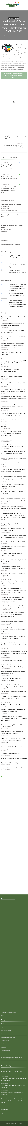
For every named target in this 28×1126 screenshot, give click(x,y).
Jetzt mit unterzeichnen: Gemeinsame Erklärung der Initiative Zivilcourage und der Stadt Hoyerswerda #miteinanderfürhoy (13, 590)
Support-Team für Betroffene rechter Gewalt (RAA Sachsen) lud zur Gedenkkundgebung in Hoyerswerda (13, 500)
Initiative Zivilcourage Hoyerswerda (8, 1037)
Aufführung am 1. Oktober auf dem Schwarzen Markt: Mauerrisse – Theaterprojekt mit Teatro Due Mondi (14, 653)
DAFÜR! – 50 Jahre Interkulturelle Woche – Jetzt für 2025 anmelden (17, 272)
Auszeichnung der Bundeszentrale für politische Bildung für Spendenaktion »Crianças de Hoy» (11, 433)
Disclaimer (3, 1054)
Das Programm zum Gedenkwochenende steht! (14, 691)
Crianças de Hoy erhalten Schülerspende (12, 524)
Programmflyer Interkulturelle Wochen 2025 (10, 244)
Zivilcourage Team (9, 35)
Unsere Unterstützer (5, 1040)
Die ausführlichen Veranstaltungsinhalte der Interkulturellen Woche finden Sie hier (13, 75)
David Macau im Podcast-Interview (10, 420)
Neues (2, 1097)
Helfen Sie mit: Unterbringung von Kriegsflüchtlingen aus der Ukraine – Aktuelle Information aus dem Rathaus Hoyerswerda (13, 582)
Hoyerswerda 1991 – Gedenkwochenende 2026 (10, 1027)
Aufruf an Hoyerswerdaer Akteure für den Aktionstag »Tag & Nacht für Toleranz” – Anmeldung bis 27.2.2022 (12, 599)
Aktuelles (3, 1023)
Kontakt (2, 1043)
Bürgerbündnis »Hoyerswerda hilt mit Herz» (13, 767)
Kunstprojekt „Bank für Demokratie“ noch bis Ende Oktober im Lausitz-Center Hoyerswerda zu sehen (13, 645)
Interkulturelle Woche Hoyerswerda (10, 753)
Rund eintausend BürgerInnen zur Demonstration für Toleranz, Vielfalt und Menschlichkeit (12, 406)
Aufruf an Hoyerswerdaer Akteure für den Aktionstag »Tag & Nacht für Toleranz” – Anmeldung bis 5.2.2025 (12, 345)
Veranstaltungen (14, 18)
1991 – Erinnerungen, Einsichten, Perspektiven (14, 758)
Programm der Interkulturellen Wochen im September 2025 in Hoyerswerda (17, 265)
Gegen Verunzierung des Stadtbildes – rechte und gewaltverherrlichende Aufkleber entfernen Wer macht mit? (14, 718)
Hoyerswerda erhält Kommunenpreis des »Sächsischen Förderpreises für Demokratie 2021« (13, 629)
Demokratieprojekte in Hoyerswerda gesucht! (13, 458)
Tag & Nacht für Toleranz (6, 1030)
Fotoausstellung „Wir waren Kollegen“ (11, 660)
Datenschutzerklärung (5, 1050)
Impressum (3, 1047)
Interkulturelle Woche (5, 1033)
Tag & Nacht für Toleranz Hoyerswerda (12, 763)
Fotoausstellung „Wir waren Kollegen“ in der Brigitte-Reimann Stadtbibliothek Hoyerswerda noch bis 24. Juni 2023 (14, 478)
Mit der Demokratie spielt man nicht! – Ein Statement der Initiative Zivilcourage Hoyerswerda (13, 740)
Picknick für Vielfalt (6, 440)
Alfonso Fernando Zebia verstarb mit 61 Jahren (14, 542)
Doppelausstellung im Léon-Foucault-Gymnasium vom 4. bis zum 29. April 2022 (8, 166)
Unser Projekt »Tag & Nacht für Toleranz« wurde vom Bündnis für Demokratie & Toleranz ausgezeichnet (12, 614)
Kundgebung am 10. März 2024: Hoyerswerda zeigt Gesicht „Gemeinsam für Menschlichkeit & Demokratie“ (13, 398)
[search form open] (25, 10)
